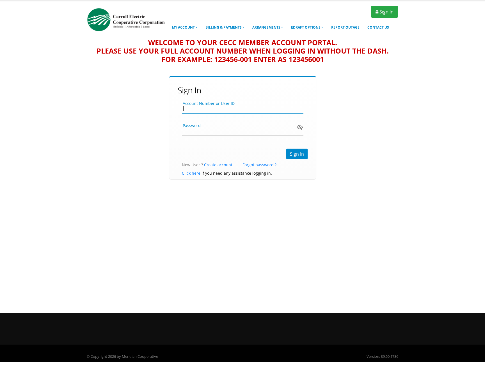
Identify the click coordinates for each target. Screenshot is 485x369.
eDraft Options (306, 27)
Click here (191, 173)
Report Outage (345, 27)
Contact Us (378, 27)
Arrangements (266, 27)
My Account (183, 27)
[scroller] (475, 362)
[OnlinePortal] (126, 19)
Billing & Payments (223, 27)
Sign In (386, 12)
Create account (218, 164)
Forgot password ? (259, 164)
